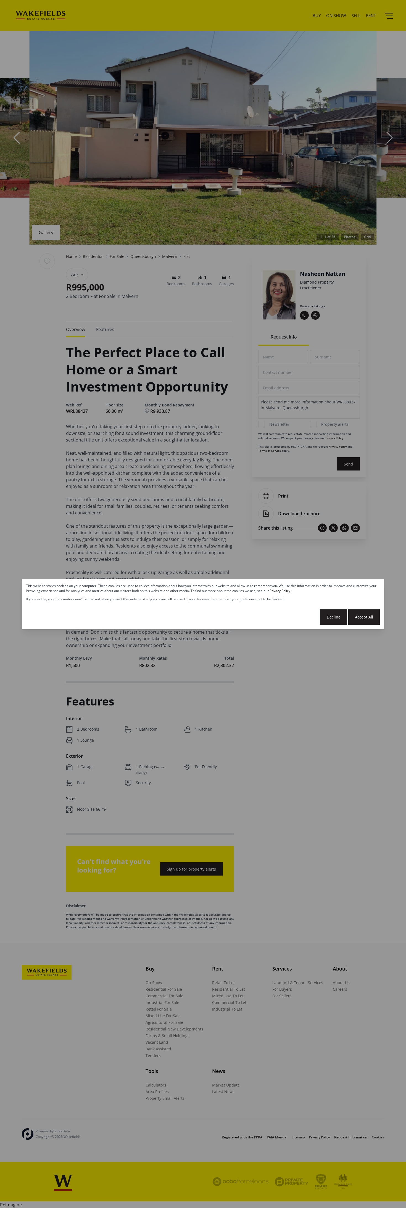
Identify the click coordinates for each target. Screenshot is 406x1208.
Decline (334, 617)
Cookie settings (298, 617)
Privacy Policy (280, 590)
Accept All (364, 617)
